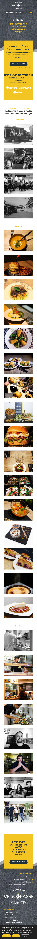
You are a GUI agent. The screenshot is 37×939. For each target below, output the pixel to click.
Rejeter (16, 936)
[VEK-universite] (18, 218)
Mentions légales (11, 920)
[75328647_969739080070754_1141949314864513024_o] (18, 398)
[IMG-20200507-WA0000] (18, 275)
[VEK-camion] (18, 144)
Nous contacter (11, 912)
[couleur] (18, 822)
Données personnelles (13, 922)
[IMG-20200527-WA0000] (18, 520)
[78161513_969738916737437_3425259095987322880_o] (18, 651)
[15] (18, 349)
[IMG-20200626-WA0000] (18, 300)
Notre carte (9, 915)
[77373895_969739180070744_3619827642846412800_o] (18, 675)
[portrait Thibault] (18, 749)
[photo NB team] (18, 797)
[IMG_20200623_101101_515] (18, 471)
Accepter (6, 936)
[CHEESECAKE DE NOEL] (18, 618)
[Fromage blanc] (18, 544)
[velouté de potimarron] (18, 251)
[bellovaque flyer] (18, 422)
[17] (18, 593)
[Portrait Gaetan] (18, 773)
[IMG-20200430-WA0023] (18, 446)
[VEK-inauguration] (18, 193)
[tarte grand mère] (18, 569)
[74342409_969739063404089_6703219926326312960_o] (18, 724)
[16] (18, 373)
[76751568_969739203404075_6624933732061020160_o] (18, 700)
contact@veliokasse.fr (22, 879)
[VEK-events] (18, 169)
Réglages (25, 936)
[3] (18, 324)
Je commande (18, 64)
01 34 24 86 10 (26, 877)
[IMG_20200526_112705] (18, 495)
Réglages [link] (28, 932)
